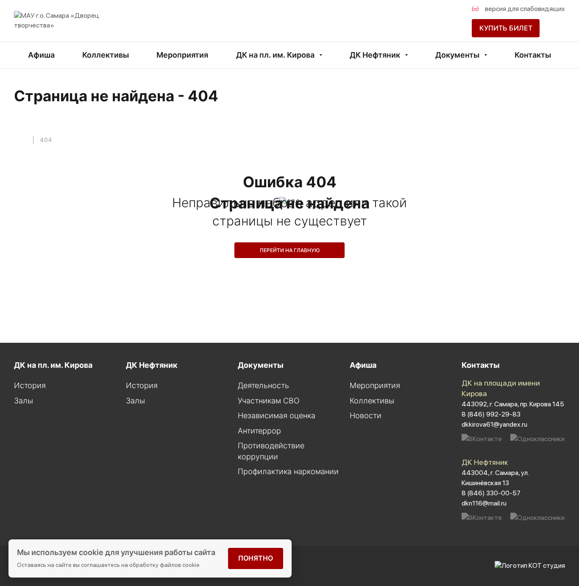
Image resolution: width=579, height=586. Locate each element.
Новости (365, 415)
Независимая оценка (276, 415)
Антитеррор (259, 430)
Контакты (533, 54)
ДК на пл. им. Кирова (275, 54)
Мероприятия (182, 54)
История (30, 385)
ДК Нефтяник (375, 54)
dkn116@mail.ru (484, 503)
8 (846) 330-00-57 (491, 493)
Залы (23, 400)
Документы (457, 54)
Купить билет (505, 28)
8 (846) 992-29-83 (491, 414)
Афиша (41, 54)
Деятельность (263, 385)
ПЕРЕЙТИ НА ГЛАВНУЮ (290, 250)
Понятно (255, 558)
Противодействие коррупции (271, 451)
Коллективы (105, 54)
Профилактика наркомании (288, 471)
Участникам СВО (269, 400)
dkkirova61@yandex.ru (494, 424)
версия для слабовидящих (524, 9)
